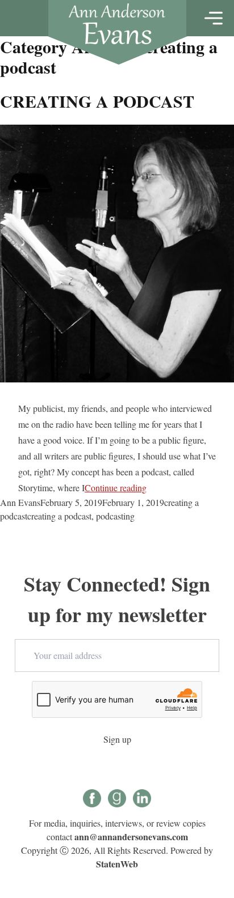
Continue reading (116, 487)
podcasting (115, 516)
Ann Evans (20, 502)
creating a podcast (59, 516)
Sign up (117, 739)
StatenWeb (117, 863)
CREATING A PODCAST (97, 100)
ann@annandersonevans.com (131, 836)
